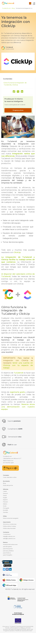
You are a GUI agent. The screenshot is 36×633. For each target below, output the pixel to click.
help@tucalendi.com (9, 536)
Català (5, 491)
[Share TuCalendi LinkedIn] (22, 91)
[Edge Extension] (10, 585)
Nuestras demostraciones (10, 544)
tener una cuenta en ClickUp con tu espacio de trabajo (18, 365)
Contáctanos (6, 534)
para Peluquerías (8, 548)
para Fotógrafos (7, 555)
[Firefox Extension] (10, 580)
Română (5, 510)
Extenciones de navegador (10, 518)
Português (6, 508)
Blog (4, 483)
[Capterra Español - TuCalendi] (7, 562)
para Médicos (7, 553)
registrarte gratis (17, 392)
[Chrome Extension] (27, 580)
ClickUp (17, 252)
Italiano (5, 504)
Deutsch (5, 493)
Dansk (5, 495)
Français (5, 501)
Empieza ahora (18, 110)
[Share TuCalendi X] (18, 91)
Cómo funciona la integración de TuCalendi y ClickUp (15, 84)
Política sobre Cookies (9, 526)
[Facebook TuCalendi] (7, 569)
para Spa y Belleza (8, 550)
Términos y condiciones (9, 524)
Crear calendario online (9, 477)
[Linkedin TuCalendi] (10, 569)
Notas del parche (8, 485)
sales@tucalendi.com (9, 538)
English (5, 497)
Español (5, 499)
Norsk (4, 506)
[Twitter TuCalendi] (4, 569)
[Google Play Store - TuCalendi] (7, 565)
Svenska (5, 512)
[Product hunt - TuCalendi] (10, 575)
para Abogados (7, 546)
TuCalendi (18, 373)
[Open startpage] (7, 3)
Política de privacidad (9, 528)
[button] (30, 3)
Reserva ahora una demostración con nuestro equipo (18, 406)
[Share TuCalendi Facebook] (14, 91)
